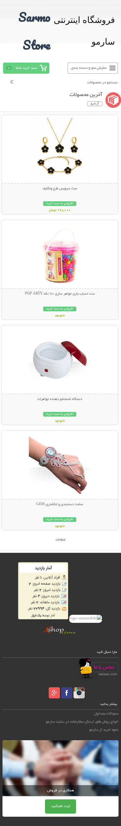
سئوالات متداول (106, 714)
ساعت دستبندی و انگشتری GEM (59, 504)
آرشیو (95, 104)
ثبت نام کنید (60, 806)
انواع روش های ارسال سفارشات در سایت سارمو (82, 722)
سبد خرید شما (26, 68)
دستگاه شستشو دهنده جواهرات (59, 399)
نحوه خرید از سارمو (104, 730)
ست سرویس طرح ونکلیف (60, 188)
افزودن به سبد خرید (59, 203)
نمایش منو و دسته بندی (89, 68)
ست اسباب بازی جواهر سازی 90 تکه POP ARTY (60, 294)
